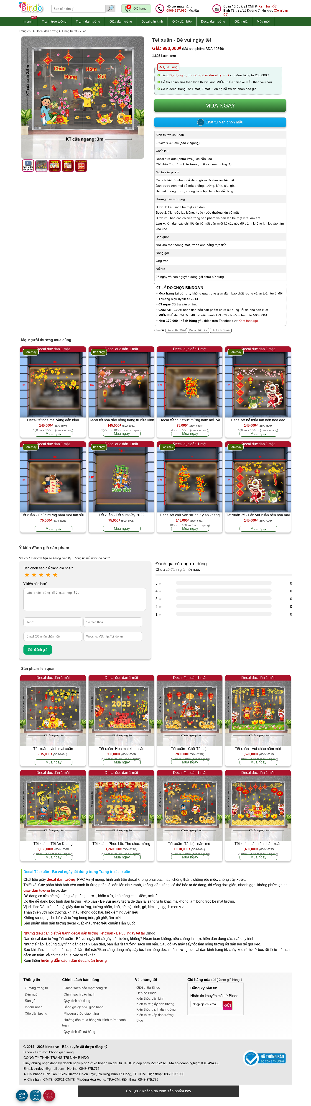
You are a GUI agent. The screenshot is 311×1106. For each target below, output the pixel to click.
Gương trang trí (36, 988)
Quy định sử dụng (77, 1001)
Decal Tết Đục (198, 330)
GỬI (227, 1005)
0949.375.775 (89, 1068)
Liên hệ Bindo (146, 993)
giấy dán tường (36, 890)
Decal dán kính (152, 21)
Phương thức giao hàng (81, 1013)
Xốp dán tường (36, 1013)
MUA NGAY (220, 105)
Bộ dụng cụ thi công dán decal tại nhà (199, 75)
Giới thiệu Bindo (148, 987)
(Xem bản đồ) (267, 6)
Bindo (150, 933)
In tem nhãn (33, 1007)
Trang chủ (25, 31)
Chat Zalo (22, 1095)
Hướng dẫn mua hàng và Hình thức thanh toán (94, 1022)
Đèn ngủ (31, 994)
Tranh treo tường (54, 21)
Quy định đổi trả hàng (79, 1032)
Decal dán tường (213, 21)
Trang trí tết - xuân (74, 31)
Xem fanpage (248, 321)
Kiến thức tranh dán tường (156, 1009)
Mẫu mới (263, 21)
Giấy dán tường (121, 21)
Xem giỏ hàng (229, 980)
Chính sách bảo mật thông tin (85, 988)
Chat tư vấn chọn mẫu (221, 122)
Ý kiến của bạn (35, 584)
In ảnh (28, 21)
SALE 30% (49, 1095)
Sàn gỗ (30, 1001)
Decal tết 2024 (176, 330)
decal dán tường (61, 879)
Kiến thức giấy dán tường (155, 1004)
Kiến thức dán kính (150, 998)
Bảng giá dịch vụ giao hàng (83, 1007)
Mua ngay (53, 433)
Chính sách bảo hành (79, 994)
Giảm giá (241, 21)
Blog (139, 1020)
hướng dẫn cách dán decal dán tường (74, 961)
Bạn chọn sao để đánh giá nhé (48, 568)
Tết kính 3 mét (220, 330)
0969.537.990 (176, 10)
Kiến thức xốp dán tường (154, 1015)
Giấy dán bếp (182, 21)
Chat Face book (36, 1095)
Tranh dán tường (88, 21)
